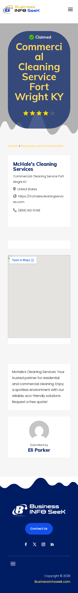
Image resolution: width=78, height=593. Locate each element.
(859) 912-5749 (29, 210)
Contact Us (38, 529)
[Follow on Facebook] (26, 544)
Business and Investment (42, 146)
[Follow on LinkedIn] (52, 544)
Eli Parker (39, 450)
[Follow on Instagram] (43, 544)
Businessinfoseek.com (52, 581)
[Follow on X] (34, 544)
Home (13, 146)
